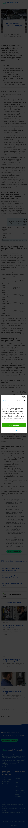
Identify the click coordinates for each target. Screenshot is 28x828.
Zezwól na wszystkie (14, 425)
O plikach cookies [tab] (21, 400)
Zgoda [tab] (4, 400)
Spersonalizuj (13, 430)
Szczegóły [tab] (12, 400)
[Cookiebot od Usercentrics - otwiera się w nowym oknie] (20, 397)
